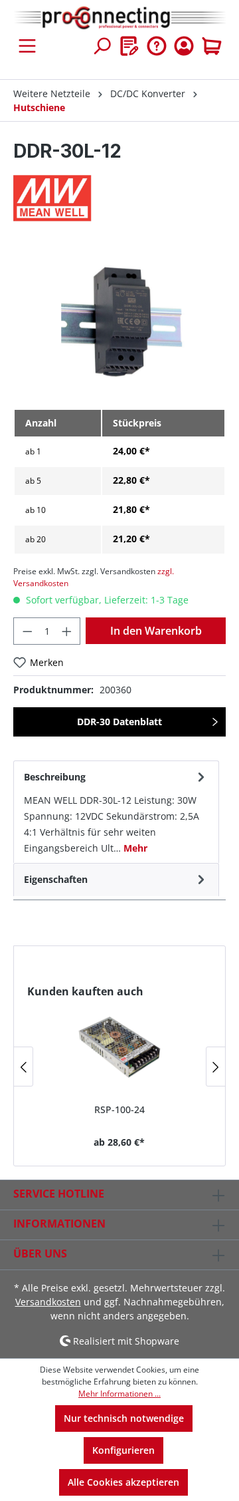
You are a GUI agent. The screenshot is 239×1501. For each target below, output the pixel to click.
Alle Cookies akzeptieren (123, 1482)
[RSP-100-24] (119, 1045)
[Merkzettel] (129, 46)
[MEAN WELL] (119, 198)
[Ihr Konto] (184, 46)
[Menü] (27, 46)
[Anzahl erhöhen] (67, 631)
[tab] (116, 811)
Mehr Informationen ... (119, 1393)
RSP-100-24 (119, 1109)
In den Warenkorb (156, 630)
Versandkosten (48, 1301)
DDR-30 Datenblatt (119, 721)
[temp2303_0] (119, 323)
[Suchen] (102, 46)
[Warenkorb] (212, 46)
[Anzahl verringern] (27, 631)
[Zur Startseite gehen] (119, 18)
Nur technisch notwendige (124, 1418)
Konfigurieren (123, 1450)
